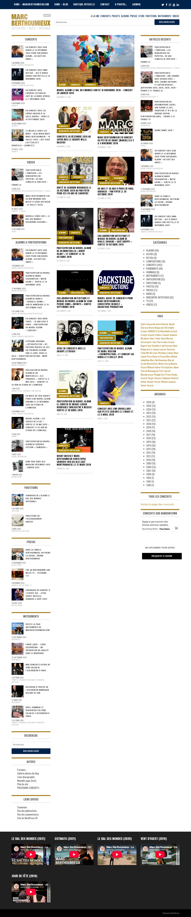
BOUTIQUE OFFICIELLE (84, 4)
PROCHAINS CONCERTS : (28, 788)
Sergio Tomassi (154, 378)
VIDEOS (175, 16)
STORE (141, 16)
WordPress (175, 913)
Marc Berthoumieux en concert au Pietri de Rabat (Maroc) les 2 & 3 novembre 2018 (116, 140)
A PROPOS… (121, 4)
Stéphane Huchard (170, 378)
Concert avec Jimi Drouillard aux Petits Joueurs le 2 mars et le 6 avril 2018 (116, 411)
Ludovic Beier (172, 353)
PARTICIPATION (65, 237)
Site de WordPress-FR (27, 818)
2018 (148, 431)
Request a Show (162, 556)
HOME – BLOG (61, 4)
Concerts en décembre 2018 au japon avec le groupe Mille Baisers (74, 139)
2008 (148, 467)
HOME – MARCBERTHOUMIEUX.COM (31, 4)
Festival (173, 331)
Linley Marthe (147, 353)
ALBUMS (125, 16)
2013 (148, 449)
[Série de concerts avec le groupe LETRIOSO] (75, 332)
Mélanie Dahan (154, 367)
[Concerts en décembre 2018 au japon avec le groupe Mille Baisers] (75, 120)
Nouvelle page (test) (26, 780)
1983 (148, 478)
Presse (168, 374)
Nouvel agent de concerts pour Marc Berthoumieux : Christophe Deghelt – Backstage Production (115, 303)
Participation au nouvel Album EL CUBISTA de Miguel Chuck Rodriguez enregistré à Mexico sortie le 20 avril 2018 (74, 406)
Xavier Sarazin (147, 385)
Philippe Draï (159, 374)
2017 (148, 434)
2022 (148, 416)
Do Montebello (164, 331)
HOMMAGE (151, 272)
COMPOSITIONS (16, 531)
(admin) (136, 4)
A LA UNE (95, 16)
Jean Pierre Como (160, 342)
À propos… (22, 769)
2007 (148, 470)
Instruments (146, 342)
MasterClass (152, 363)
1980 (148, 485)
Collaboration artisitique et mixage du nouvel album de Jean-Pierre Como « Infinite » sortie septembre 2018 (75, 303)
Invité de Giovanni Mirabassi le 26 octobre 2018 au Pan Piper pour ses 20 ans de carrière (74, 190)
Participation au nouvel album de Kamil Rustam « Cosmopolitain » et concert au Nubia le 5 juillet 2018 (116, 353)
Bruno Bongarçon (156, 327)
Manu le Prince (159, 356)
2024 (148, 409)
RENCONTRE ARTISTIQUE (69, 131)
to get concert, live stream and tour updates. (155, 523)
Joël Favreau (166, 345)
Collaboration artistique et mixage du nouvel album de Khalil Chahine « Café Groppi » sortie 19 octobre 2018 (115, 240)
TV (44, 191)
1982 (148, 481)
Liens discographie (26, 777)
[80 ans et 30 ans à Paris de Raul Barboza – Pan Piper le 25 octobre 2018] (116, 171)
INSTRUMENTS (164, 16)
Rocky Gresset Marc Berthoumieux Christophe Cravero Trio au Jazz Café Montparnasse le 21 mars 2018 (74, 460)
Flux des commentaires (28, 814)
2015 (148, 442)
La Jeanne (154, 349)
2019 (148, 427)
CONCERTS (105, 16)
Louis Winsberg (159, 353)
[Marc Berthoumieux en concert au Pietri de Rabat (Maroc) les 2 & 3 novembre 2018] (116, 120)
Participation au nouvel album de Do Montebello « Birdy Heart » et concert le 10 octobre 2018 (74, 252)
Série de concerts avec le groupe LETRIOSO (71, 350)
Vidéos (143, 381)
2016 (148, 438)
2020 (148, 424)
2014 (148, 445)
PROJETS (116, 16)
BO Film (19, 391)
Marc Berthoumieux (158, 360)
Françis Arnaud (147, 335)
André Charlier (162, 324)
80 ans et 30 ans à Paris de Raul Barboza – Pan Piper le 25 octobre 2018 (116, 191)
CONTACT (105, 4)
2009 (148, 463)
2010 (148, 460)
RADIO (149, 294)
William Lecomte (168, 381)
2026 (148, 402)
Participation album (170, 367)
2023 (148, 413)
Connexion (22, 807)
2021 (148, 420)
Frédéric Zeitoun (162, 335)
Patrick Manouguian (150, 371)
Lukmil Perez (146, 356)
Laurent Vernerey (167, 349)
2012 (148, 452)
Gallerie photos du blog (28, 773)
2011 (148, 456)
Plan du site (22, 784)
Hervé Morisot (167, 338)
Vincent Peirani (154, 381)
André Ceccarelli (148, 324)
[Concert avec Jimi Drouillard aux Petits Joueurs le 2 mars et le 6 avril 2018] (116, 388)
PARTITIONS (151, 16)
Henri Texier (155, 338)
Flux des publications (27, 811)
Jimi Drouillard (154, 345)
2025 (148, 406)
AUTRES (14, 565)
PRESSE (133, 16)
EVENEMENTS (90, 84)
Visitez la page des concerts (157, 504)
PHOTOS (24, 191)
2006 (148, 474)
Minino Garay (164, 363)
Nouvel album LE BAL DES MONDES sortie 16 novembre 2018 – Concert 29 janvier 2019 (95, 91)
